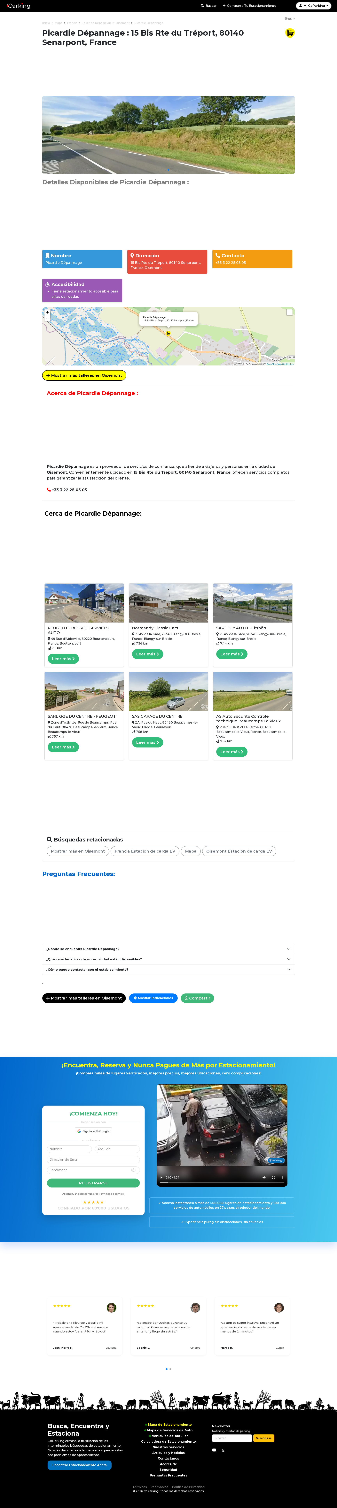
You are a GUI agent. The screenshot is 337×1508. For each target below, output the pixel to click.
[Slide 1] (168, 170)
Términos (139, 1487)
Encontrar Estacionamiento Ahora (79, 1465)
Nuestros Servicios (168, 1447)
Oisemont (123, 23)
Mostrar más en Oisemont (78, 851)
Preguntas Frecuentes (168, 1475)
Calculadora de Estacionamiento (168, 1441)
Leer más (62, 658)
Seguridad (168, 1470)
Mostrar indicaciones (155, 998)
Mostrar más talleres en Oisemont (86, 375)
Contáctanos (168, 1458)
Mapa (58, 23)
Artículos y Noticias (168, 1453)
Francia (72, 23)
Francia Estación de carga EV (145, 851)
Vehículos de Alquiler (170, 1436)
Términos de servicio (111, 1193)
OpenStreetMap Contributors (280, 363)
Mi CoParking (314, 6)
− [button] (47, 318)
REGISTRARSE (93, 1183)
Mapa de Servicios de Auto (169, 1430)
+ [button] (47, 312)
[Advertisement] (168, 73)
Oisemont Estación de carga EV (239, 851)
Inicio (46, 23)
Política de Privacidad (188, 1487)
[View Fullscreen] (290, 312)
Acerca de (168, 1464)
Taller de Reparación (96, 23)
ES (290, 18)
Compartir (199, 998)
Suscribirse (264, 1437)
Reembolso (159, 1487)
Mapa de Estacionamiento (170, 1424)
